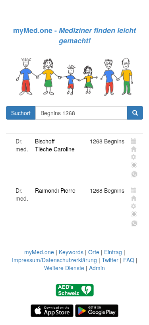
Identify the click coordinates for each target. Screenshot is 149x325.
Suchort (21, 113)
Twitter (110, 260)
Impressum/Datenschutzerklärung (54, 260)
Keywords (71, 252)
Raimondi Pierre (55, 190)
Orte (93, 252)
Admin (97, 268)
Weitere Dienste (64, 268)
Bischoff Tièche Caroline (55, 145)
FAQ (128, 260)
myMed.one (39, 252)
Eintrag (113, 252)
